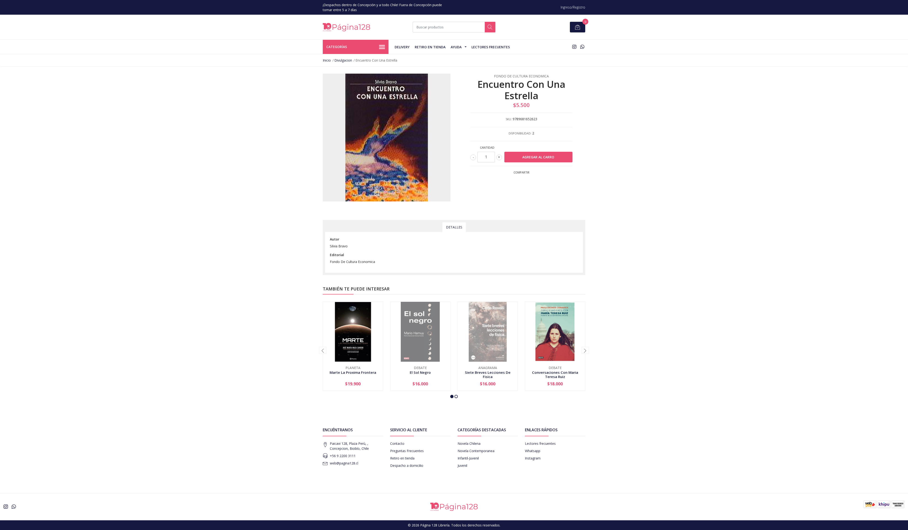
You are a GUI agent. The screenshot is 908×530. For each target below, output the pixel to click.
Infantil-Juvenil (468, 458)
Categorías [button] (336, 47)
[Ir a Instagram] (574, 47)
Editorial (337, 255)
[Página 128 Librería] (346, 27)
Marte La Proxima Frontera (353, 372)
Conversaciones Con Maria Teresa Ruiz (555, 374)
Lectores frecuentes (540, 443)
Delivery (402, 47)
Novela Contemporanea (476, 451)
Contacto (397, 443)
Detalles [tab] (454, 227)
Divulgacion (343, 60)
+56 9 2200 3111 (343, 456)
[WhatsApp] (582, 47)
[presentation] (322, 350)
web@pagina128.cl (344, 463)
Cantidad (487, 148)
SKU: (509, 119)
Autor (334, 239)
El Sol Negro (420, 372)
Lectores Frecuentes (490, 47)
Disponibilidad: (520, 133)
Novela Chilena (469, 443)
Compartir (521, 172)
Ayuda (456, 47)
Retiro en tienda (430, 47)
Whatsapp (532, 451)
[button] (452, 396)
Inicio (327, 60)
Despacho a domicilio (406, 465)
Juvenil (462, 465)
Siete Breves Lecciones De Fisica (488, 374)
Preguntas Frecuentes (407, 451)
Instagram (533, 458)
